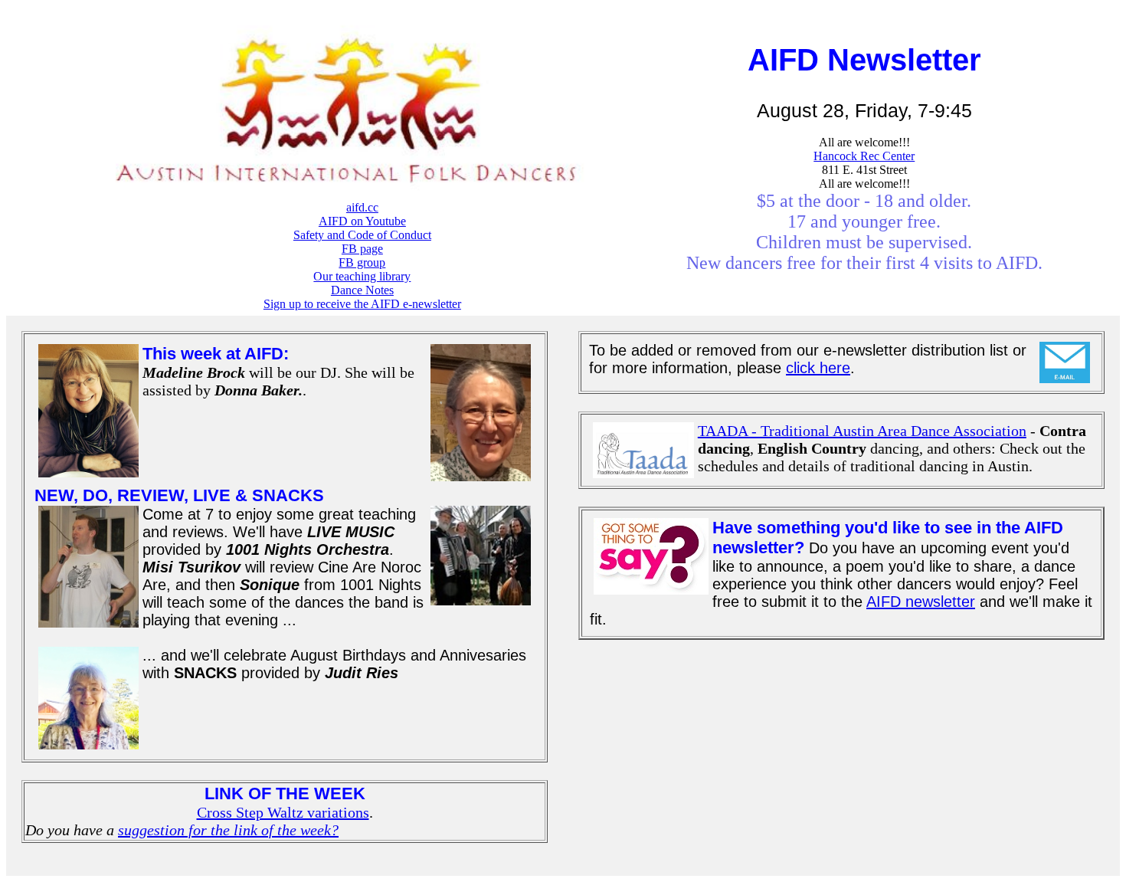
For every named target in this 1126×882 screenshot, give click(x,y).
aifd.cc (362, 207)
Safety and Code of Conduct (362, 234)
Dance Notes (362, 290)
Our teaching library (362, 276)
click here (818, 367)
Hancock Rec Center (864, 155)
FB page (362, 248)
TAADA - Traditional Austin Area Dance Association (862, 430)
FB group (362, 262)
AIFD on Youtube (362, 221)
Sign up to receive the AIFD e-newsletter (362, 303)
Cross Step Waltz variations (283, 812)
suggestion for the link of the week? (228, 829)
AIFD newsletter (920, 601)
